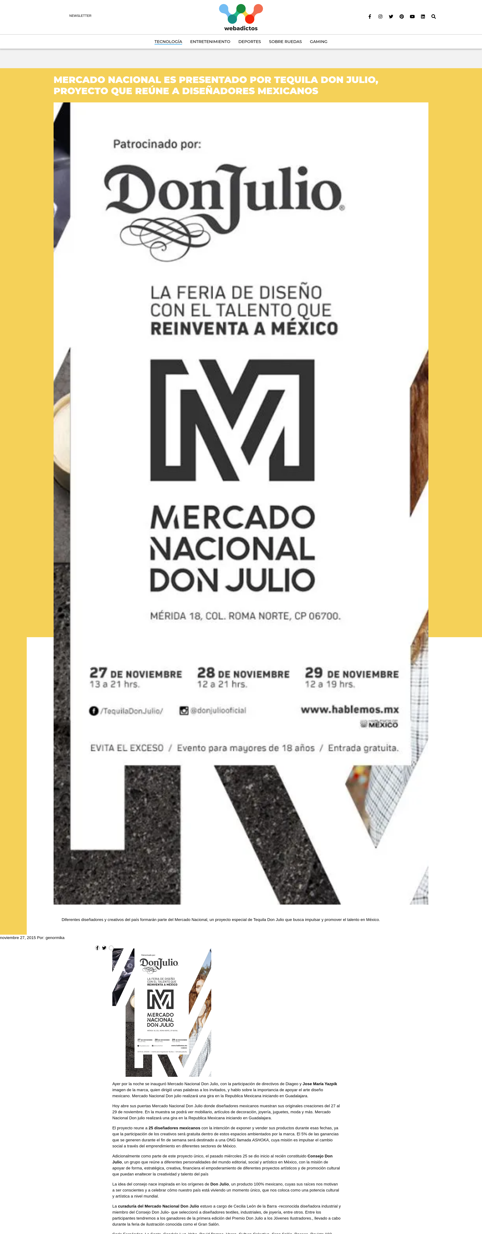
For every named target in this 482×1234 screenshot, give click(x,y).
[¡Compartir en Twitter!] (104, 948)
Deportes (249, 41)
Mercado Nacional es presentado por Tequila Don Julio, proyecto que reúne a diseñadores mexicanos (216, 85)
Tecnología (168, 41)
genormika (55, 937)
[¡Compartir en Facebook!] (97, 948)
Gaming (318, 41)
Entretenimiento (210, 41)
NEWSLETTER (80, 15)
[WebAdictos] (241, 17)
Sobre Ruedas (285, 41)
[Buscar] (433, 16)
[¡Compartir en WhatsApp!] (111, 948)
